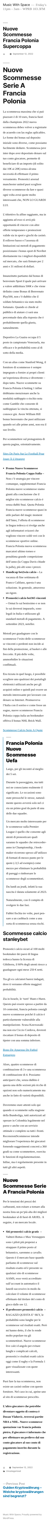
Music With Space (16, 5)
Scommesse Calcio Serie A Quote (23, 730)
